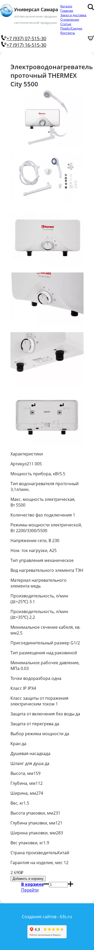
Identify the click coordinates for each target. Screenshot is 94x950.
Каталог (66, 6)
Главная (66, 10)
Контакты (67, 33)
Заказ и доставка (73, 15)
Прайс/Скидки (71, 28)
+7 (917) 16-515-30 (26, 45)
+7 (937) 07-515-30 (26, 38)
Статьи (65, 24)
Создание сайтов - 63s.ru (47, 916)
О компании (69, 19)
